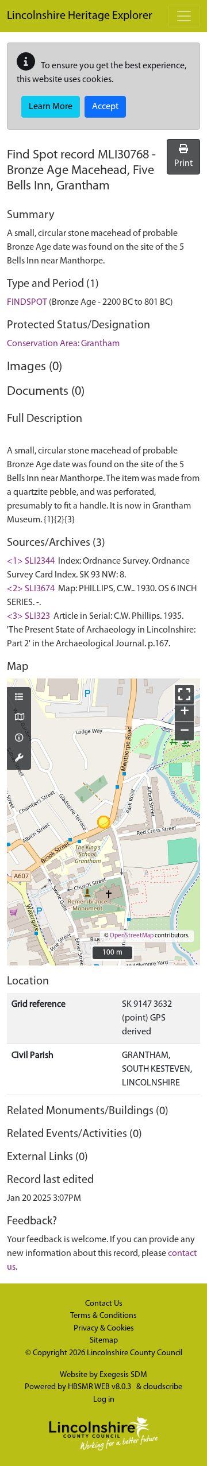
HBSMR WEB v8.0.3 (100, 1387)
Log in (103, 1399)
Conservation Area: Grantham (63, 343)
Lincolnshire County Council (134, 1353)
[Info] (18, 738)
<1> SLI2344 (31, 561)
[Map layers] (18, 698)
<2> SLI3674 (31, 589)
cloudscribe (162, 1387)
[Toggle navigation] (184, 16)
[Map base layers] (18, 718)
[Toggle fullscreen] (184, 694)
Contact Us (103, 1304)
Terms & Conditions (103, 1316)
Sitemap (104, 1340)
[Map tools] (18, 758)
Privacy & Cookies (104, 1328)
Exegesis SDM (123, 1375)
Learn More (50, 106)
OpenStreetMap (132, 936)
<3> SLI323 (28, 616)
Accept (105, 106)
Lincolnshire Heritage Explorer (79, 16)
